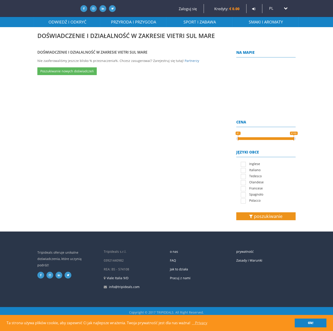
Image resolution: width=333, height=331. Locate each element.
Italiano (255, 170)
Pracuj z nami (180, 278)
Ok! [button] (310, 323)
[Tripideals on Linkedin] (101, 8)
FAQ (173, 260)
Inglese (254, 164)
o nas (174, 251)
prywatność (245, 251)
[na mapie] (266, 83)
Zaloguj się (188, 8)
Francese (256, 188)
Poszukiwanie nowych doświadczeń (67, 71)
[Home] (54, 8)
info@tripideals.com (124, 287)
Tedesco (255, 176)
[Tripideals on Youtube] (111, 8)
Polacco (255, 200)
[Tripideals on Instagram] (92, 8)
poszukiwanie (267, 216)
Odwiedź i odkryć (67, 22)
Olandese (256, 182)
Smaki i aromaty (266, 22)
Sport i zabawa (199, 22)
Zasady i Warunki (249, 260)
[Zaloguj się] (253, 8)
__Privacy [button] (199, 322)
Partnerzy (192, 61)
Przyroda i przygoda (133, 22)
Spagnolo (256, 194)
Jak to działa (179, 269)
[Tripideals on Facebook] (82, 8)
